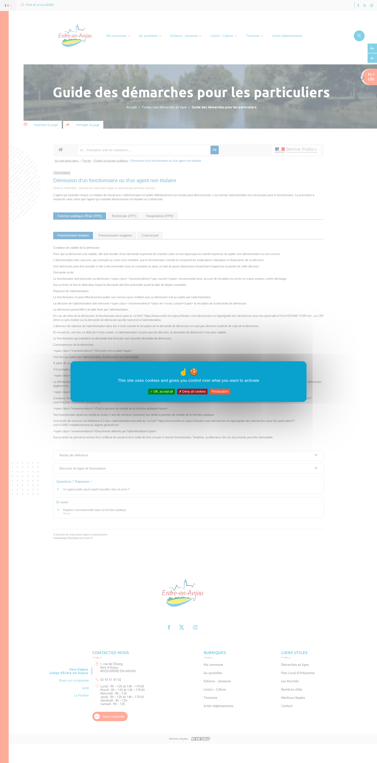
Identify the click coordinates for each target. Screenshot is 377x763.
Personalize (220, 391)
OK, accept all (163, 391)
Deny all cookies (194, 391)
